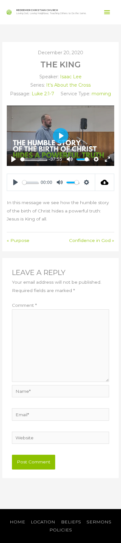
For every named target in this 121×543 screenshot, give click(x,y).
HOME (17, 521)
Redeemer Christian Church (37, 10)
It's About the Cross (68, 85)
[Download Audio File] (104, 182)
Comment (24, 305)
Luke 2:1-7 (43, 94)
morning (101, 94)
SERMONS (98, 521)
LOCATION (43, 521)
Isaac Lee (71, 77)
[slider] (33, 159)
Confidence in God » (91, 240)
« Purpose (18, 240)
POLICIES (60, 529)
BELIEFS (71, 521)
